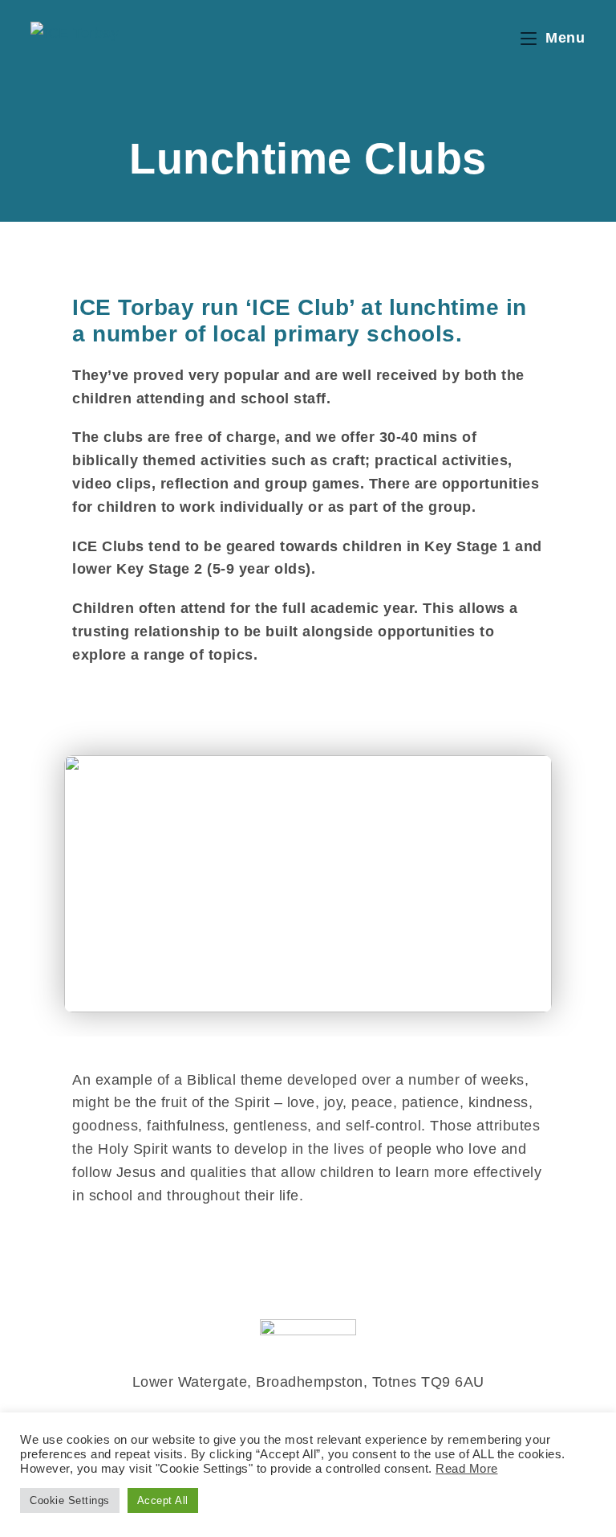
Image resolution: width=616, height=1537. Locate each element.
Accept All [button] (162, 1500)
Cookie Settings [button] (70, 1500)
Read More (467, 1468)
